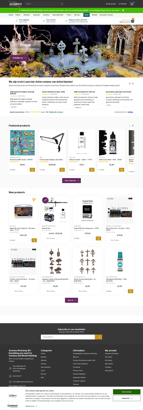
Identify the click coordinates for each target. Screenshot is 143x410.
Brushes (27, 15)
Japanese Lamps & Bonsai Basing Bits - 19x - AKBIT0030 (55, 280)
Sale (86, 15)
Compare (108, 367)
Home (11, 15)
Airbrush (36, 15)
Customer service (106, 15)
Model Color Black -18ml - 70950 (110, 160)
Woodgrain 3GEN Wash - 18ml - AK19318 (117, 280)
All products (109, 371)
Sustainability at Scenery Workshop (85, 353)
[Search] (62, 4)
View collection (70, 181)
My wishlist (109, 364)
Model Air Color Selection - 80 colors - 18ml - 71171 (23, 229)
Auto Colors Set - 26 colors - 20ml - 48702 (118, 229)
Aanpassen (125, 398)
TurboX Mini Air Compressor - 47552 (86, 228)
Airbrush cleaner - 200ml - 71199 (80, 160)
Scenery (46, 15)
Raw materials (58, 15)
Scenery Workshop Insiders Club (84, 360)
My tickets (108, 360)
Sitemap (76, 384)
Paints (17, 15)
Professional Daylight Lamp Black (51, 160)
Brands (94, 15)
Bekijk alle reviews (56, 112)
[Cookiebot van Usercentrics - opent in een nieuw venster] (12, 406)
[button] (111, 4)
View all (70, 300)
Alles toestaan (127, 392)
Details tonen (30, 406)
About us (76, 357)
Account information (112, 353)
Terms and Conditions (80, 364)
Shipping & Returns (79, 377)
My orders (108, 357)
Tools (69, 15)
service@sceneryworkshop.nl (23, 382)
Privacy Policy (78, 371)
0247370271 (17, 376)
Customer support (79, 381)
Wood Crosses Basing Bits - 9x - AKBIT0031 (85, 280)
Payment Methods (79, 374)
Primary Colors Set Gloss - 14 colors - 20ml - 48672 (23, 280)
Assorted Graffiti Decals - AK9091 (21, 160)
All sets (77, 15)
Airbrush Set (46, 228)
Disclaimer (76, 367)
